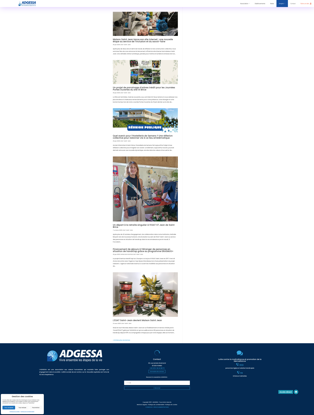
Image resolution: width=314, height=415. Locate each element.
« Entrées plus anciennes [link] (121, 340)
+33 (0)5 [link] (156, 368)
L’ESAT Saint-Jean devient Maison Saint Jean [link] (137, 320)
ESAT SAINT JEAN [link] (126, 44)
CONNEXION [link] (148, 407)
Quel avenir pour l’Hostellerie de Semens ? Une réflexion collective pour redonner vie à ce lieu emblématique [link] (143, 136)
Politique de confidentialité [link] (27, 411)
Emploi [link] (281, 3)
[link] (27, 6)
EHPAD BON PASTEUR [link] (127, 254)
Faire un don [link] (305, 3)
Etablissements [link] (260, 3)
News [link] (272, 3)
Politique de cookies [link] (15, 411)
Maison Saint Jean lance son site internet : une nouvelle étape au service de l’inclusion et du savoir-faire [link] (143, 40)
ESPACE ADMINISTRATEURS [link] (161, 407)
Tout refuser (22, 407)
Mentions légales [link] (142, 404)
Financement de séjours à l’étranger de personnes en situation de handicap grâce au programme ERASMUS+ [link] (143, 250)
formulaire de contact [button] (157, 371)
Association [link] (244, 3)
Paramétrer (35, 407)
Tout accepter (8, 407)
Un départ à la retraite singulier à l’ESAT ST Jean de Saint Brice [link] (143, 226)
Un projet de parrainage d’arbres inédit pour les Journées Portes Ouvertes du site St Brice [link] (144, 88)
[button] (157, 388)
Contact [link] (293, 3)
